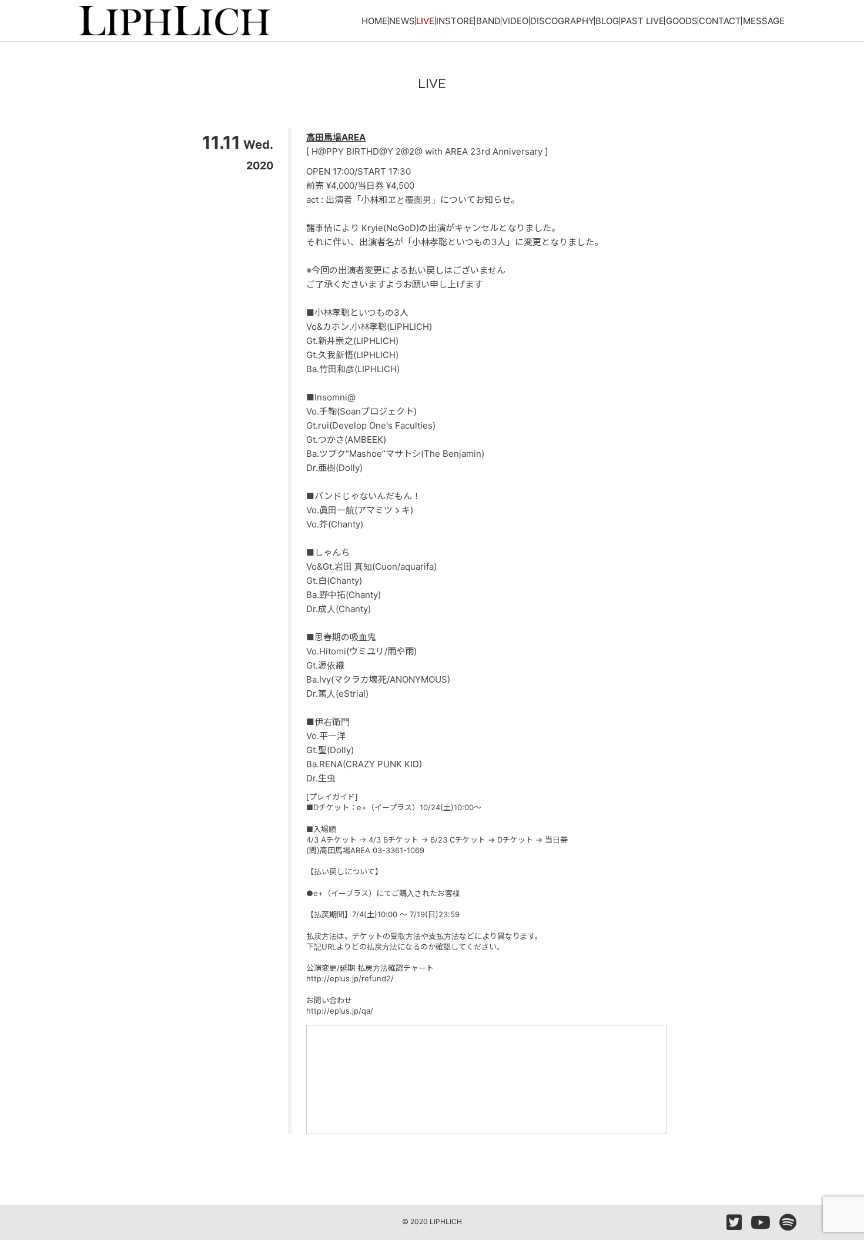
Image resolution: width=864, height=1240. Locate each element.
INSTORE (455, 20)
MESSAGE (764, 20)
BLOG (607, 20)
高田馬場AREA (336, 137)
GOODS (682, 20)
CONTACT (720, 20)
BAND (488, 20)
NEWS (402, 20)
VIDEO (515, 20)
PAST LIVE (642, 20)
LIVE (425, 20)
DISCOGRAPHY (562, 20)
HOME (374, 20)
